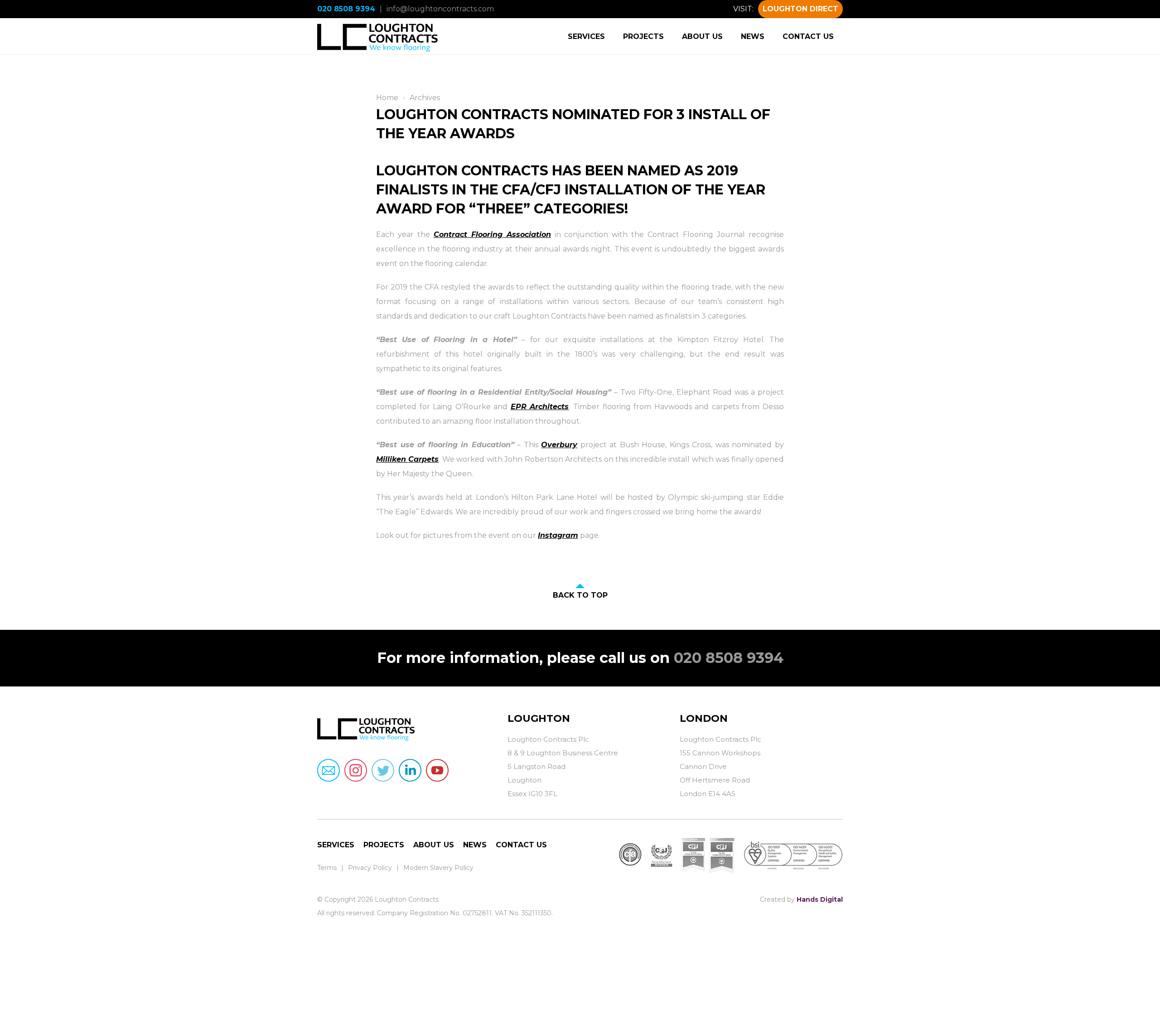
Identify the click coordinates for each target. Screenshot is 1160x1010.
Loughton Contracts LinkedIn (410, 770)
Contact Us (808, 36)
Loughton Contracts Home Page (378, 36)
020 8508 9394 (346, 9)
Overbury (559, 444)
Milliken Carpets (407, 459)
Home (387, 97)
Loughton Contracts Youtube (437, 770)
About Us (702, 36)
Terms (327, 868)
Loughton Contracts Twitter (383, 770)
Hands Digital (820, 899)
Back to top (580, 595)
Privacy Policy (370, 868)
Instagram (558, 535)
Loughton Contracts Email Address (328, 770)
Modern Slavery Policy (438, 868)
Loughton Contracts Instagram (355, 770)
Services (586, 36)
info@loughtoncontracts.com (440, 9)
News (752, 36)
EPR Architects (540, 406)
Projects (643, 36)
